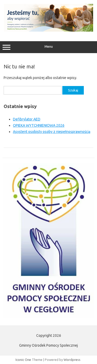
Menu (48, 46)
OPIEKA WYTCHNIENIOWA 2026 (38, 125)
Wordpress (72, 359)
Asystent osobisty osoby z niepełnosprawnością (51, 132)
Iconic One (23, 359)
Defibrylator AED (26, 119)
